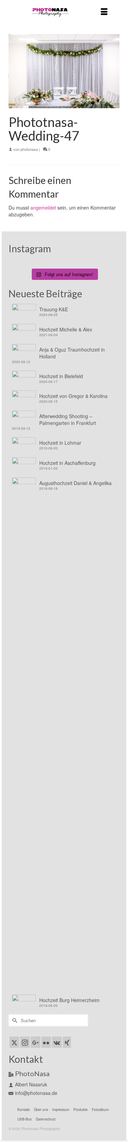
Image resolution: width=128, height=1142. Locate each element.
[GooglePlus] (35, 1042)
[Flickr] (46, 1042)
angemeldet (43, 207)
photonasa (29, 149)
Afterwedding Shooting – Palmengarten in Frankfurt (67, 419)
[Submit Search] (14, 1020)
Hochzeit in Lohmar (60, 442)
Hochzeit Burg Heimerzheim (69, 1000)
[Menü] (104, 12)
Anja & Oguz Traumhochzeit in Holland (72, 353)
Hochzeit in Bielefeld (61, 376)
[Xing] (67, 1042)
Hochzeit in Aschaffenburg (67, 462)
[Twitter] (14, 1042)
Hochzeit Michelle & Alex (65, 329)
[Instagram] (25, 1042)
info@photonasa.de (36, 1092)
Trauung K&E (53, 309)
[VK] (57, 1042)
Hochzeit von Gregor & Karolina (73, 395)
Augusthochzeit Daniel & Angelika (75, 483)
